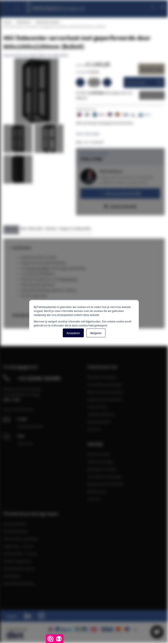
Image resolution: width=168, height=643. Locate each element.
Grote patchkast (15, 524)
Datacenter (23, 22)
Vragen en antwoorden (75, 228)
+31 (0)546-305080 (39, 378)
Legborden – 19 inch (18, 546)
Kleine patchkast (15, 531)
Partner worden (98, 454)
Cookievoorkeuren (101, 414)
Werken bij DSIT (99, 422)
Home (7, 22)
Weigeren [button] (96, 333)
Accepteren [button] (73, 333)
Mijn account (138, 6)
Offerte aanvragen (100, 461)
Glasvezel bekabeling (18, 583)
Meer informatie (88, 133)
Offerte (149, 95)
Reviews (51, 228)
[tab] (11, 229)
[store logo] (55, 6)
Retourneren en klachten (105, 392)
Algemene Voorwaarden (104, 399)
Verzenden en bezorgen (104, 384)
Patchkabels (12, 576)
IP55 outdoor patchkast (20, 539)
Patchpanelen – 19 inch (20, 553)
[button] (18, 139)
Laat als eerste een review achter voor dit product (35, 55)
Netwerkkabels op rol (19, 568)
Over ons (93, 429)
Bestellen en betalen (102, 377)
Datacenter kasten (48, 22)
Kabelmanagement (17, 561)
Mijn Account (96, 491)
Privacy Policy (97, 407)
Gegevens (11, 228)
